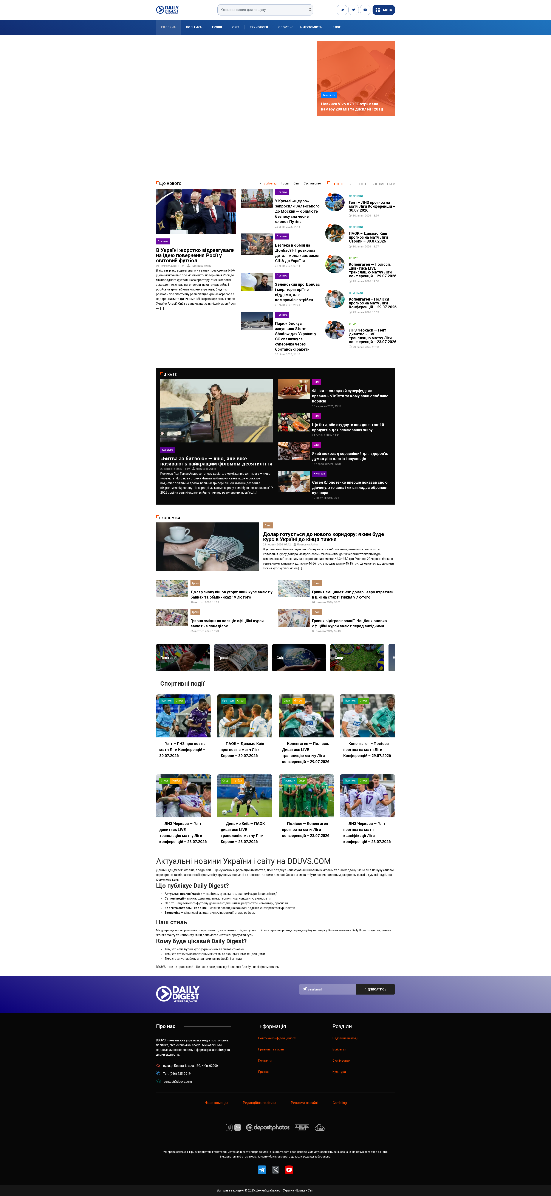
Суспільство (312, 183)
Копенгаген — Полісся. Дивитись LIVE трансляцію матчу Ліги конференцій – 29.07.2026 (372, 270)
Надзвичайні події (345, 1038)
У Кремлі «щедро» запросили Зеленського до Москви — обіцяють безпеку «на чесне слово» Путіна (297, 211)
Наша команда (216, 1103)
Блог (337, 27)
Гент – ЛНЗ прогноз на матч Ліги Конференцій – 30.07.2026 (372, 206)
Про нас (263, 1071)
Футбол (298, 700)
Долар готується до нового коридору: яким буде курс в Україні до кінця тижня (323, 536)
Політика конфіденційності (277, 1038)
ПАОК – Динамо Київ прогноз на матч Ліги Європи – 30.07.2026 (368, 237)
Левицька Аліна (201, 265)
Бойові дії (270, 183)
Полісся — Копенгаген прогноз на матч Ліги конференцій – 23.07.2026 (305, 829)
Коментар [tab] (385, 184)
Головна (168, 27)
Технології (259, 27)
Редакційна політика (259, 1103)
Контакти (265, 1060)
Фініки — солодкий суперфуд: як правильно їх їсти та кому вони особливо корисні (350, 395)
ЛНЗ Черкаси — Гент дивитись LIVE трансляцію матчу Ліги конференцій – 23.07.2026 (372, 336)
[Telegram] (342, 10)
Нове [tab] (339, 184)
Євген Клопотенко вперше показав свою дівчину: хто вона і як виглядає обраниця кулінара (350, 487)
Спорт (283, 27)
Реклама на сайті (304, 1103)
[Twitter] (353, 10)
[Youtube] (365, 10)
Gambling (340, 1103)
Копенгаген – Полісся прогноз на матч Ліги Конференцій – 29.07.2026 (372, 303)
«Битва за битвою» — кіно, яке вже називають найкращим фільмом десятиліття (216, 461)
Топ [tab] (362, 184)
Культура (167, 449)
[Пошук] (310, 9)
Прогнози (356, 196)
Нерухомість (311, 27)
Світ (235, 27)
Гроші (217, 27)
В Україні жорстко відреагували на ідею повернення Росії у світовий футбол (195, 255)
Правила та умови (271, 1049)
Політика (194, 27)
